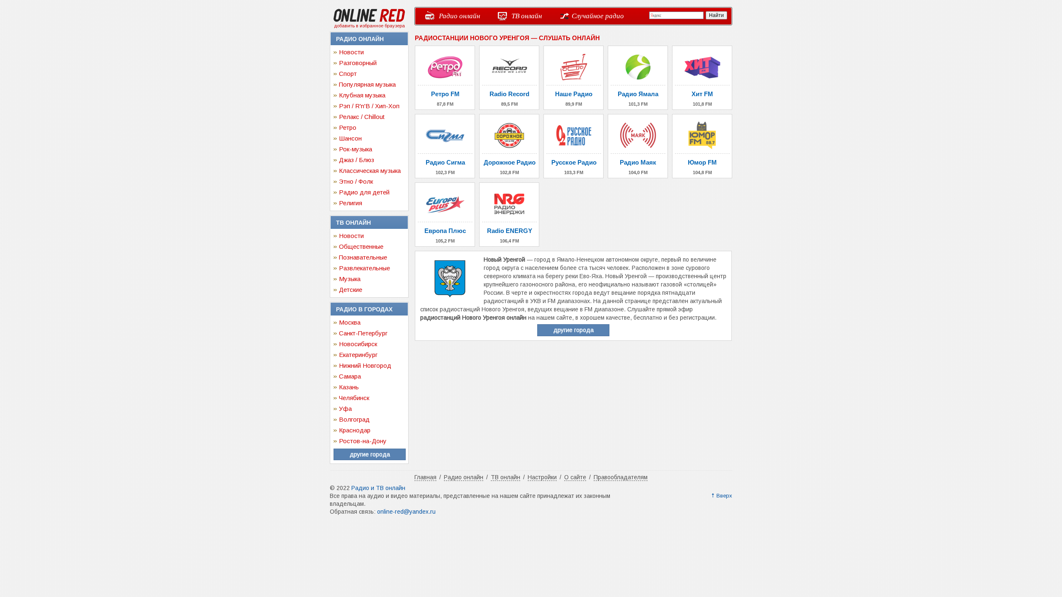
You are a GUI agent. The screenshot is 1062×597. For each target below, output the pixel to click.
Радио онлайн (459, 15)
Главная (425, 477)
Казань (349, 387)
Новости (351, 52)
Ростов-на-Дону (363, 440)
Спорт (348, 73)
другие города (370, 454)
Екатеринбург (358, 354)
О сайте (575, 477)
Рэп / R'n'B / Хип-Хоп (369, 105)
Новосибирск (358, 343)
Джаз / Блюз (356, 159)
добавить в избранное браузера (369, 25)
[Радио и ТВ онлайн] (369, 20)
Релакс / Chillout (362, 116)
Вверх (724, 496)
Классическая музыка (370, 170)
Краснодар (354, 430)
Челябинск (354, 397)
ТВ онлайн (527, 15)
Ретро (347, 127)
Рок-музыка (355, 149)
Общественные (361, 246)
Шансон (350, 138)
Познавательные (363, 257)
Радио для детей (364, 192)
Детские (350, 289)
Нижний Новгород (365, 365)
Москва (349, 322)
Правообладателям (621, 477)
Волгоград (354, 419)
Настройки (542, 477)
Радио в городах (364, 309)
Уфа (345, 408)
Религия (350, 202)
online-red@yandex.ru (406, 511)
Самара (350, 376)
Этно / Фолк (356, 181)
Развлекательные (364, 268)
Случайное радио (598, 15)
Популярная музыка (367, 84)
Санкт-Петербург (363, 333)
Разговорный (358, 62)
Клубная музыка (362, 95)
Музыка (349, 278)
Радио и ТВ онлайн (378, 488)
